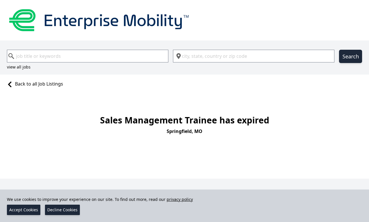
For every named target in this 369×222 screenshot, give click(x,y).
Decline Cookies (62, 209)
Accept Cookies (23, 209)
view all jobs (19, 67)
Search (350, 56)
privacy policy (180, 199)
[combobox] (87, 56)
